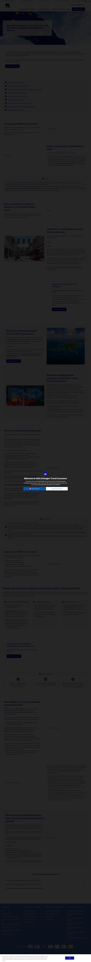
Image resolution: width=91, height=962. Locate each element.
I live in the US (35, 488)
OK (69, 958)
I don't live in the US (56, 488)
